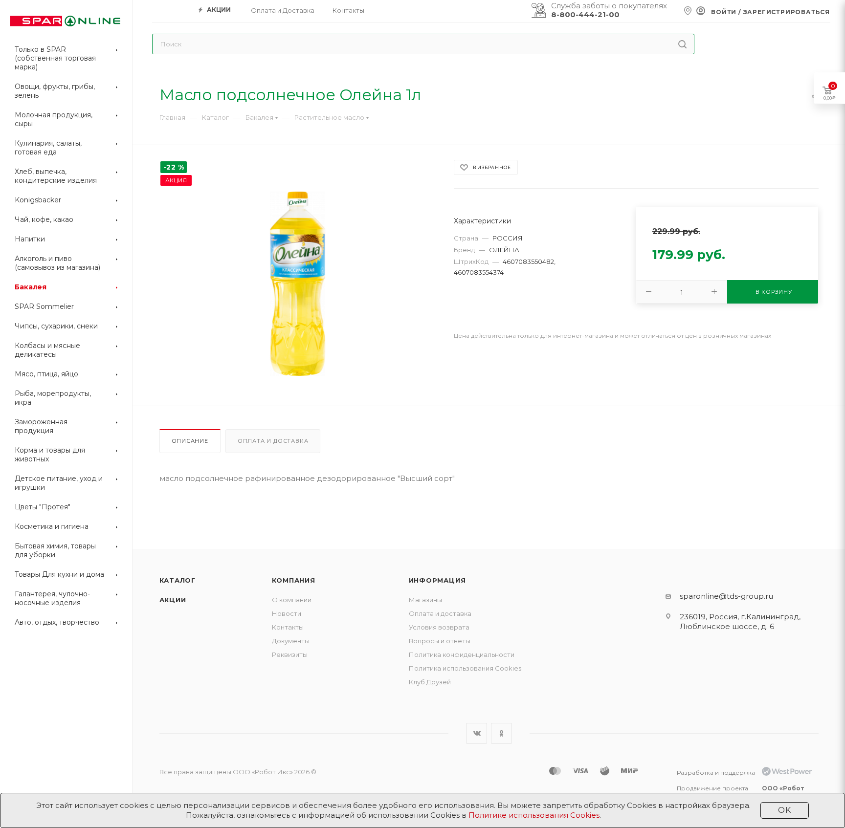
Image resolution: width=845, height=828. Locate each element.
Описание (190, 440)
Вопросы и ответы (439, 641)
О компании (291, 600)
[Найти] (682, 44)
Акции (172, 600)
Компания (293, 580)
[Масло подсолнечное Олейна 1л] (297, 284)
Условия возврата (439, 627)
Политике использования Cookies (534, 815)
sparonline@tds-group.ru (726, 596)
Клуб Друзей (430, 682)
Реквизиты (290, 654)
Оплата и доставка (273, 440)
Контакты (288, 627)
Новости (286, 613)
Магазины (425, 600)
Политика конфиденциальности (461, 654)
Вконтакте (476, 733)
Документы (291, 641)
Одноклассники (501, 733)
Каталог (177, 580)
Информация (437, 580)
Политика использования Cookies (465, 668)
